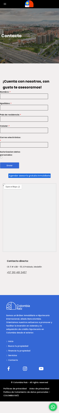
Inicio (10, 341)
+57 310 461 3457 (17, 272)
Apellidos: (5, 103)
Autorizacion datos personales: (10, 153)
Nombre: (5, 92)
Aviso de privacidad (39, 388)
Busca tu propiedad (18, 346)
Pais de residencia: (10, 114)
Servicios (12, 355)
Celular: (4, 126)
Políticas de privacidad (15, 388)
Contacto (13, 360)
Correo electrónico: (10, 139)
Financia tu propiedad (19, 350)
